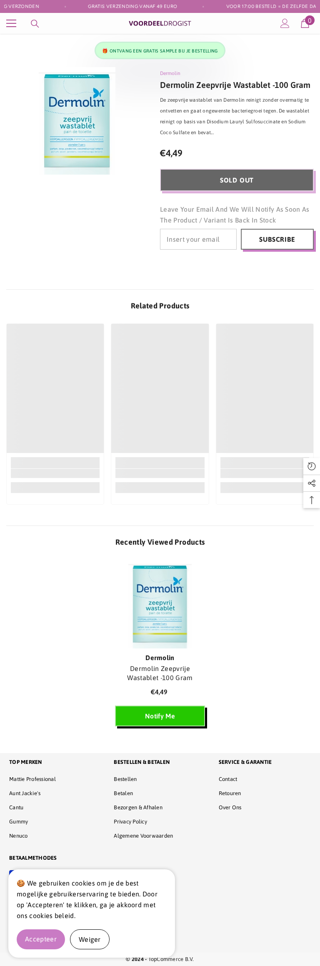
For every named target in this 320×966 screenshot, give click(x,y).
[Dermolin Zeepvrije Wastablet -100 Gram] (160, 604)
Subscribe (277, 239)
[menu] (11, 23)
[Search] (35, 24)
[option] (160, 646)
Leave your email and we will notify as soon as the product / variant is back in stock (235, 214)
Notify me (160, 716)
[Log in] (285, 23)
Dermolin (170, 73)
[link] (55, 473)
